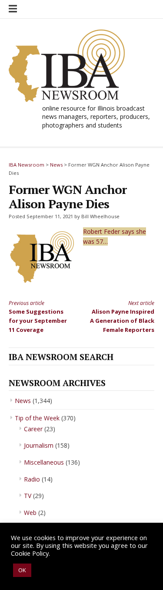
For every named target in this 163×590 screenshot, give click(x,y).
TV (27, 496)
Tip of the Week (37, 418)
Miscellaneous (44, 462)
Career (33, 429)
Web (30, 512)
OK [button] (22, 570)
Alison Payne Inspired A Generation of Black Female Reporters (122, 316)
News (23, 401)
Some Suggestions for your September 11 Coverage (38, 316)
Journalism (38, 445)
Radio (32, 479)
